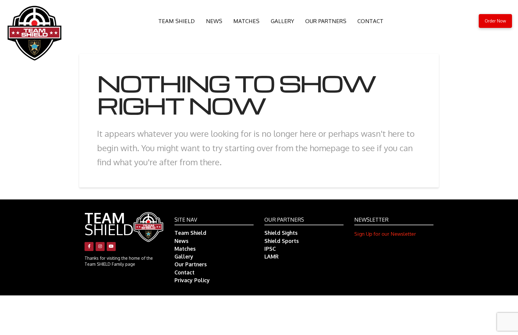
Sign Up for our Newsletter (385, 234)
